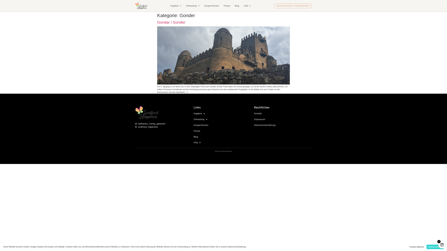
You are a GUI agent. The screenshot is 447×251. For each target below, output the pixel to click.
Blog (237, 5)
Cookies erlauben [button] (435, 247)
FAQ (246, 5)
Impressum (259, 119)
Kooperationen (211, 5)
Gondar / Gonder (171, 22)
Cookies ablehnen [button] (417, 247)
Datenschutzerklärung (264, 125)
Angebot (198, 113)
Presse (227, 5)
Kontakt (258, 113)
